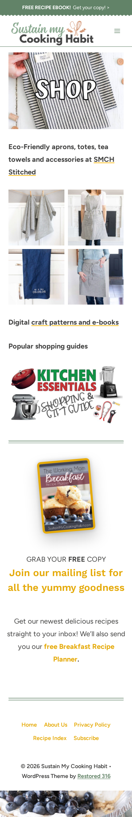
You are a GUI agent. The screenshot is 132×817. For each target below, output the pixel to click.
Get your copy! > (66, 8)
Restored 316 (94, 776)
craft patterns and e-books (75, 322)
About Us (55, 724)
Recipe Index (50, 738)
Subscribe (86, 738)
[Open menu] (117, 31)
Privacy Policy (92, 724)
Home (29, 724)
